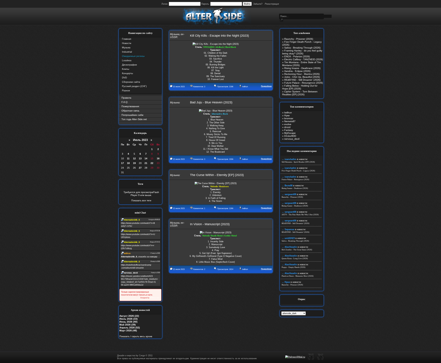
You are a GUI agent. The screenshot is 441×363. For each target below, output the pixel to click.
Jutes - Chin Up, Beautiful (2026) (302, 77)
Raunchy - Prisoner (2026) (298, 39)
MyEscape (290, 133)
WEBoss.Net (154, 298)
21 (146, 163)
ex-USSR (177, 36)
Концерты (127, 73)
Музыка (126, 47)
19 (134, 163)
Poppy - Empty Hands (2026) (293, 267)
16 (158, 158)
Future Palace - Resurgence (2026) (303, 82)
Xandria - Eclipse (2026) (297, 71)
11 (128, 158)
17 (122, 163)
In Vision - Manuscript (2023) (210, 224)
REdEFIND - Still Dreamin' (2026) (302, 79)
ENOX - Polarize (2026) (297, 56)
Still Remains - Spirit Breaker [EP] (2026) (298, 162)
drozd (287, 127)
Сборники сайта (131, 82)
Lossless (126, 60)
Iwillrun (245, 87)
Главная (126, 39)
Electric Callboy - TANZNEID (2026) (303, 59)
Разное (126, 90)
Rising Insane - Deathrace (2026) (302, 68)
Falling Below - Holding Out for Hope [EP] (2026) (299, 87)
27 (140, 167)
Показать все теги (141, 200)
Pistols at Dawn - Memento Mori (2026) (298, 276)
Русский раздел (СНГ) (134, 86)
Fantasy (288, 130)
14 (146, 158)
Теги (140, 184)
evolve (287, 124)
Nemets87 (289, 121)
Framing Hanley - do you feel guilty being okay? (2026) (302, 52)
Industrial (127, 51)
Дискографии (129, 64)
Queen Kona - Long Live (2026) (295, 258)
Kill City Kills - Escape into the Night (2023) (219, 35)
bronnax (288, 118)
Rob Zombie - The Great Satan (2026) (297, 250)
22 (152, 163)
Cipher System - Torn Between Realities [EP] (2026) (299, 93)
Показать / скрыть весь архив (135, 336)
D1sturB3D (290, 136)
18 (128, 163)
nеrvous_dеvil (291, 138)
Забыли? (257, 4)
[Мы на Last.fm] (311, 359)
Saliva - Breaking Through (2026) (302, 47)
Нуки (287, 115)
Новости (126, 43)
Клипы (125, 69)
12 (134, 158)
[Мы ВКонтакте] (320, 359)
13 (140, 158)
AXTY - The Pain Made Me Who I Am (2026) (300, 214)
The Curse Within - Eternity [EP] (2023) (217, 175)
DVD (124, 77)
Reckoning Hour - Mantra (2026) (302, 74)
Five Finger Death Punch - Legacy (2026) (298, 171)
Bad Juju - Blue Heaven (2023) (211, 102)
